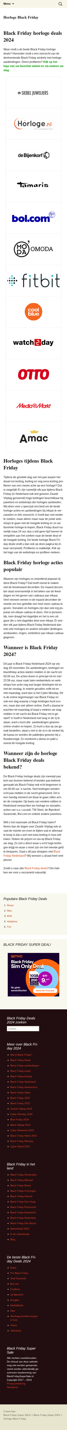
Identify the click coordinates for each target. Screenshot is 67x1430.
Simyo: (10, 905)
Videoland (15, 1330)
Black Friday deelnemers (23, 1087)
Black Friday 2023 (20, 1103)
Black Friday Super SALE (17, 1415)
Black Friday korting (21, 1076)
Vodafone (12, 921)
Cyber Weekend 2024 (22, 1130)
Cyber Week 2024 (20, 1146)
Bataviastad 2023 (19, 1228)
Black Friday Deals (20, 1060)
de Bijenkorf (16, 1294)
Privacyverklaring (16, 1383)
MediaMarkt (16, 1305)
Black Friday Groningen (23, 1190)
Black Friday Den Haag (22, 1201)
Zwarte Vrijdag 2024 (21, 1108)
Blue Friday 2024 (19, 1119)
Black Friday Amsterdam (23, 1174)
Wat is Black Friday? (21, 1054)
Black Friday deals (36, 868)
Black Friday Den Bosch (23, 1223)
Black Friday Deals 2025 (47, 1415)
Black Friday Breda (20, 1185)
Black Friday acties (20, 1071)
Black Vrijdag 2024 (20, 1124)
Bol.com (14, 1283)
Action (13, 1325)
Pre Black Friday (19, 1273)
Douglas (14, 1300)
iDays (13, 1267)
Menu (7, 3)
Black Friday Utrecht (21, 1196)
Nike (9, 910)
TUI (9, 926)
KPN (9, 916)
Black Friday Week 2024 (23, 1135)
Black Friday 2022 (20, 1098)
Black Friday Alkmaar (21, 1180)
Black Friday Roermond (23, 1207)
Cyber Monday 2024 (21, 1114)
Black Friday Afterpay (21, 1141)
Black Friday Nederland (23, 1081)
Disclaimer (12, 1387)
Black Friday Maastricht (23, 1212)
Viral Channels (18, 1278)
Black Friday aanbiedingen (24, 1065)
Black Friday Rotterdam (23, 1217)
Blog (12, 1239)
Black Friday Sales (20, 1092)
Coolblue (15, 1289)
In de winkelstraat (19, 1234)
